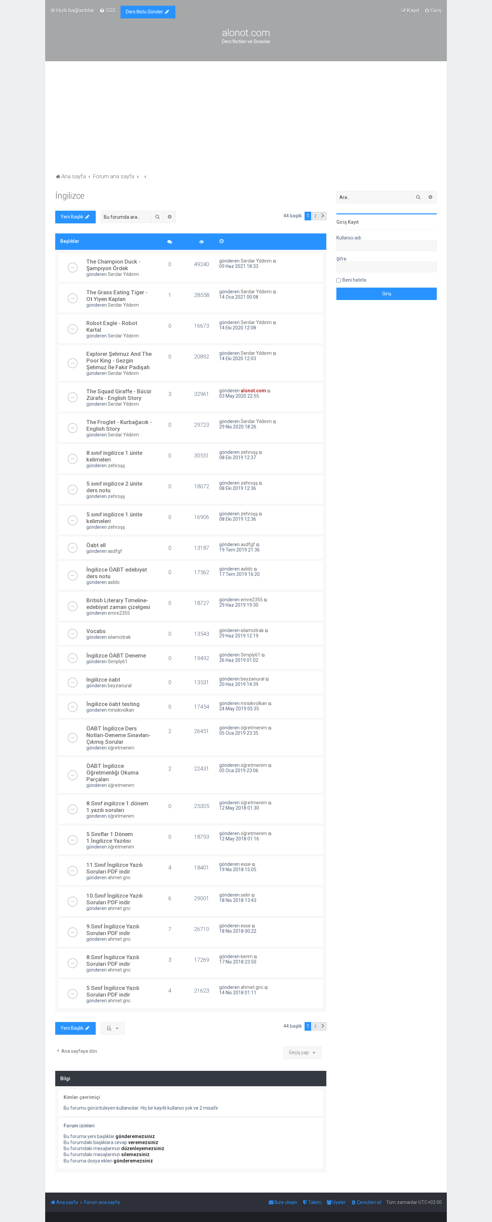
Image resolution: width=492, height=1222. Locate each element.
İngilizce (69, 196)
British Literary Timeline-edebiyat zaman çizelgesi (118, 603)
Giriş (341, 222)
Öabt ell (96, 545)
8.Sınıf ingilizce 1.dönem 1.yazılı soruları (117, 806)
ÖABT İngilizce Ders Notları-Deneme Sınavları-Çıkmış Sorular (118, 735)
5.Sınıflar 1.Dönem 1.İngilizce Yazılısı (109, 837)
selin (245, 895)
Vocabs (96, 631)
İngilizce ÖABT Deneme (116, 655)
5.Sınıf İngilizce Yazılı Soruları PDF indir (112, 991)
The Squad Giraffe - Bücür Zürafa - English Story (119, 394)
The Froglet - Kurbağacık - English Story (119, 425)
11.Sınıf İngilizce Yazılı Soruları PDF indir (114, 868)
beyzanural (120, 685)
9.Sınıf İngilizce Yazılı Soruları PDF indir (112, 929)
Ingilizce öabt (103, 679)
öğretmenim (121, 747)
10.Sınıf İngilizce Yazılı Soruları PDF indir (114, 899)
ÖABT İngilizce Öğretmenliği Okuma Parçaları (112, 772)
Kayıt (353, 222)
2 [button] (315, 215)
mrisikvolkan (121, 710)
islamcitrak (119, 637)
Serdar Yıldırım (123, 274)
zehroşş (116, 465)
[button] (323, 216)
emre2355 (119, 613)
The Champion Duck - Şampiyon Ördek (113, 265)
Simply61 (118, 661)
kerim (247, 956)
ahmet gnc (119, 877)
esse (246, 864)
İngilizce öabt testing (113, 704)
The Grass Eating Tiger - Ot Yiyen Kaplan (117, 295)
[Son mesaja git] (275, 261)
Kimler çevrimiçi (82, 1097)
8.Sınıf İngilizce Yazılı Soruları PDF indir (112, 960)
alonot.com (253, 390)
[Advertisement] (246, 121)
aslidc (114, 582)
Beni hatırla (354, 280)
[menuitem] (107, 10)
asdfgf (115, 551)
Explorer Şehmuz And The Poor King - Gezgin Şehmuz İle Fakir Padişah (119, 360)
